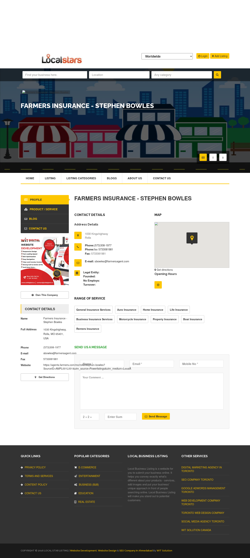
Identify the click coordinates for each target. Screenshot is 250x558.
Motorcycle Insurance (132, 319)
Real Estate (86, 502)
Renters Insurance (87, 329)
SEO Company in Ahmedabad (136, 550)
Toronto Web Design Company (202, 513)
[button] (192, 238)
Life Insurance (179, 309)
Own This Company (47, 295)
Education (86, 493)
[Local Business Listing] (62, 63)
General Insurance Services (93, 309)
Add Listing (220, 56)
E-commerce (87, 467)
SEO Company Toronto (197, 479)
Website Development (83, 550)
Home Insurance (153, 309)
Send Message (157, 416)
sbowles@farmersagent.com (112, 261)
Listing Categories (81, 178)
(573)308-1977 (102, 245)
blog (33, 219)
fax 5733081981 (103, 249)
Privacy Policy (35, 467)
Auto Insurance (126, 309)
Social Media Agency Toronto (202, 521)
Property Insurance (165, 319)
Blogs (112, 178)
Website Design (107, 550)
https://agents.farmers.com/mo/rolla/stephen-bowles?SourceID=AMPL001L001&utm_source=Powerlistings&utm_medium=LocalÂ (87, 366)
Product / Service (44, 209)
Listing (50, 178)
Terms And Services (39, 476)
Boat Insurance (192, 319)
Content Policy (36, 484)
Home (30, 178)
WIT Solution (164, 550)
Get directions (164, 269)
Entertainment (89, 476)
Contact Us (162, 178)
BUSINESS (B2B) (89, 484)
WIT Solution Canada (196, 530)
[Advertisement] (125, 25)
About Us (135, 178)
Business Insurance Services (94, 319)
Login (204, 56)
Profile (35, 200)
